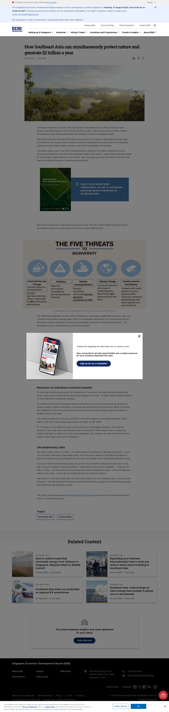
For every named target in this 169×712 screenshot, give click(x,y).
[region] (84, 706)
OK (138, 706)
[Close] (165, 706)
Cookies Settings (120, 706)
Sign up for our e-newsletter (93, 364)
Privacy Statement (29, 707)
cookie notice (50, 707)
